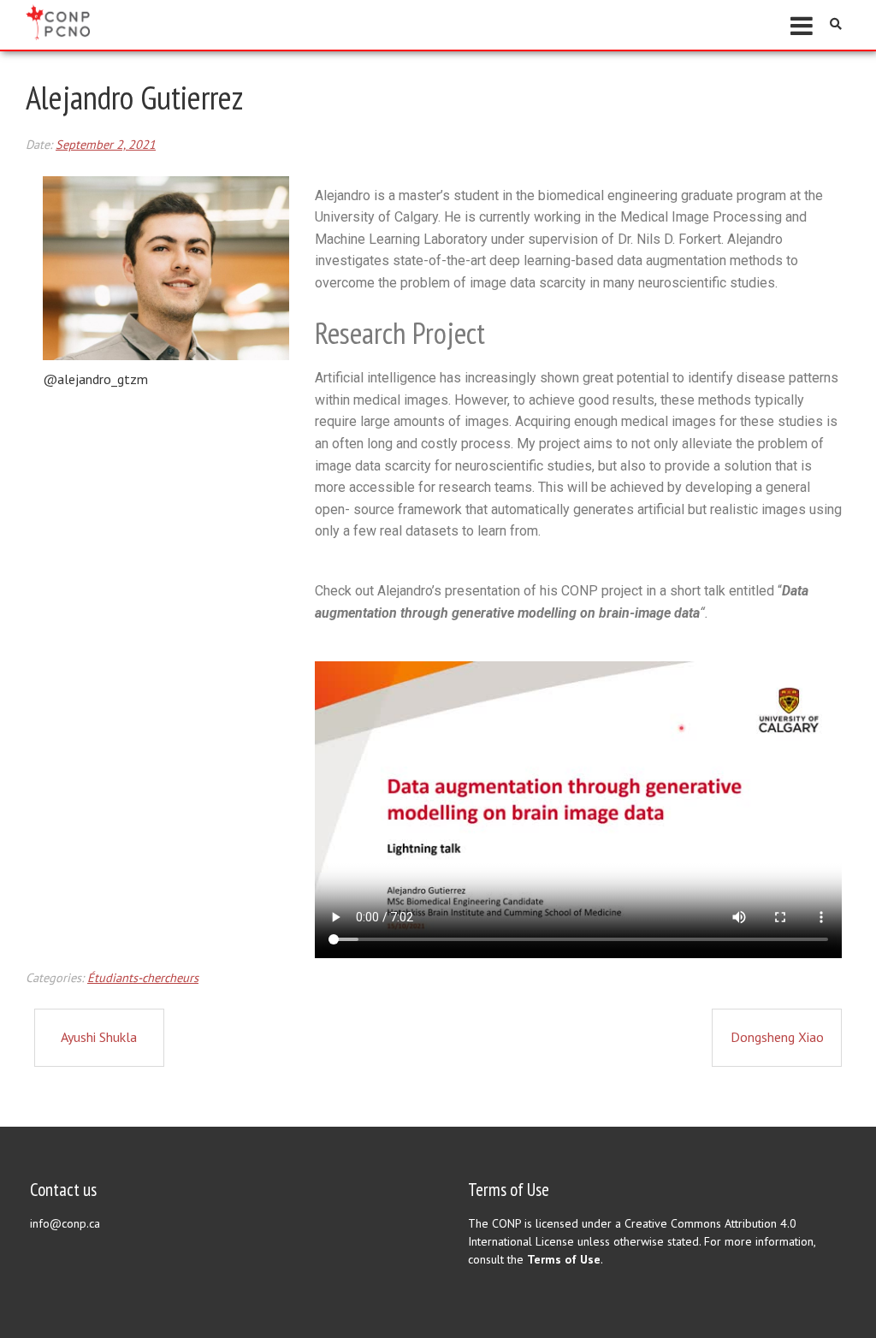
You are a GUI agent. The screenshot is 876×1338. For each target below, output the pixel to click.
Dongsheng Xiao (777, 1036)
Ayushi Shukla (99, 1036)
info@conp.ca (65, 1223)
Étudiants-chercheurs (142, 977)
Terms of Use (564, 1259)
